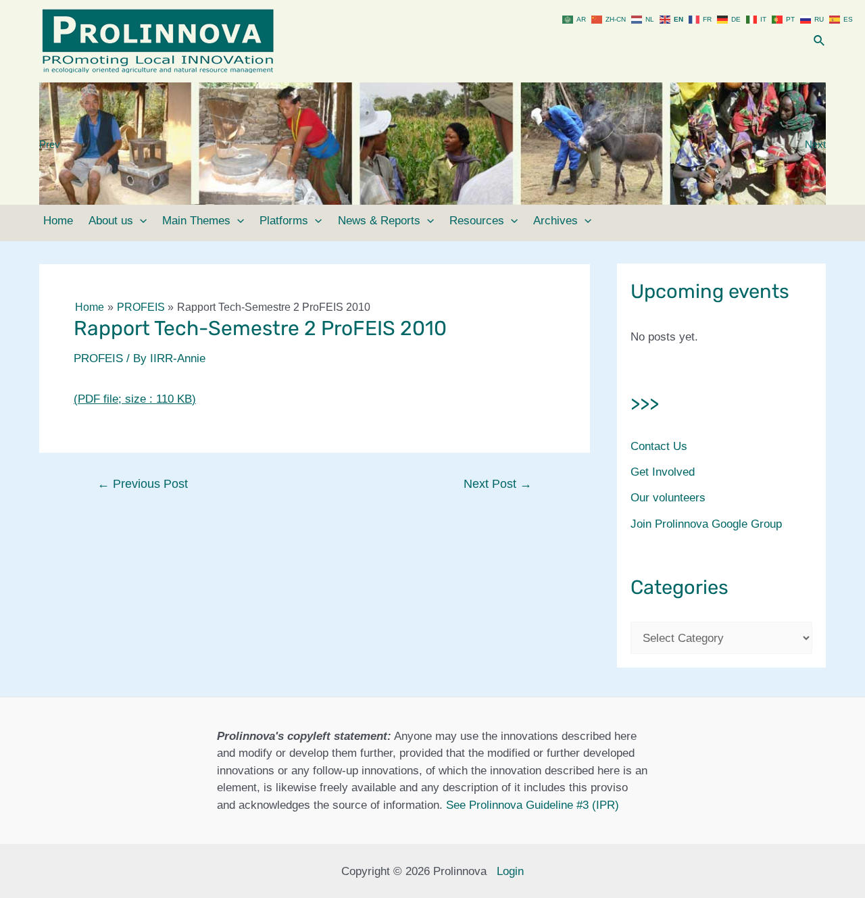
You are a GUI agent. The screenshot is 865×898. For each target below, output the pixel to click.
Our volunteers (668, 497)
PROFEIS (98, 358)
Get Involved (663, 472)
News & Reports (379, 220)
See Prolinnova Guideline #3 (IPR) (532, 805)
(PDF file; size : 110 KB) (135, 399)
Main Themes (196, 220)
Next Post (498, 484)
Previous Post (142, 484)
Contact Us (659, 446)
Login (510, 871)
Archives (555, 220)
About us (111, 220)
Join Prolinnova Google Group (706, 524)
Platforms (284, 220)
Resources (476, 220)
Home (58, 220)
